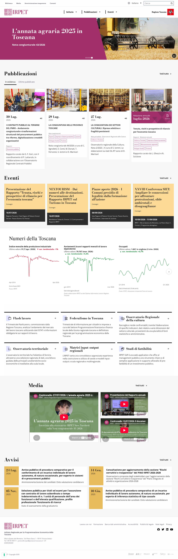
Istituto (70, 12)
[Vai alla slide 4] (92, 57)
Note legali (159, 524)
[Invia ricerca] (172, 3)
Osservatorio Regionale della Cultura (114, 137)
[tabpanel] (89, 130)
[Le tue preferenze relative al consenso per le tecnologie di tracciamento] (4, 554)
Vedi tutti (167, 177)
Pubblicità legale (147, 524)
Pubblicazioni (90, 12)
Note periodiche (96, 137)
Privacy (169, 524)
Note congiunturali (55, 133)
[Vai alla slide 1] (86, 58)
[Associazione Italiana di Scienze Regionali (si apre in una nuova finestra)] (171, 554)
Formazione (98, 524)
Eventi (111, 12)
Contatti (53, 3)
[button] (137, 3)
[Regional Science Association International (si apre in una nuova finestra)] (147, 554)
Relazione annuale (146, 137)
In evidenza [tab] (10, 82)
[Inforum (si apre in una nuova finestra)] (131, 554)
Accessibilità (133, 524)
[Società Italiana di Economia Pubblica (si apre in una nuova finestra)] (163, 554)
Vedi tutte (167, 73)
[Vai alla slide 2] (88, 57)
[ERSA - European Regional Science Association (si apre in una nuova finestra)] (155, 554)
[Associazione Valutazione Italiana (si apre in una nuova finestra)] (139, 554)
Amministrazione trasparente (35, 3)
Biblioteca (8, 3)
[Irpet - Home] (16, 12)
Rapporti (9, 146)
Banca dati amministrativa (115, 524)
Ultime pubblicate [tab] (26, 82)
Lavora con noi (86, 524)
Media (18, 3)
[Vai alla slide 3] (90, 57)
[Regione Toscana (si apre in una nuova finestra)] (163, 12)
